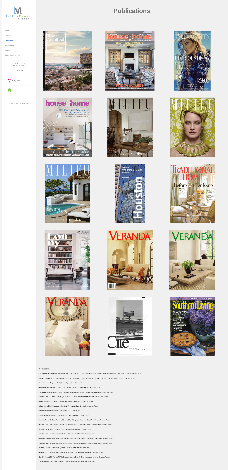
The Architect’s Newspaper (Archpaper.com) (54, 373)
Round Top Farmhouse (93, 392)
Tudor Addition (73, 415)
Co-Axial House (84, 387)
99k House (80, 434)
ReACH (128, 373)
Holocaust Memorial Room (83, 452)
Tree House (95, 420)
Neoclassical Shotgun (73, 429)
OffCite (41, 378)
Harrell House (76, 383)
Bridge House (96, 424)
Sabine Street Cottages (89, 397)
